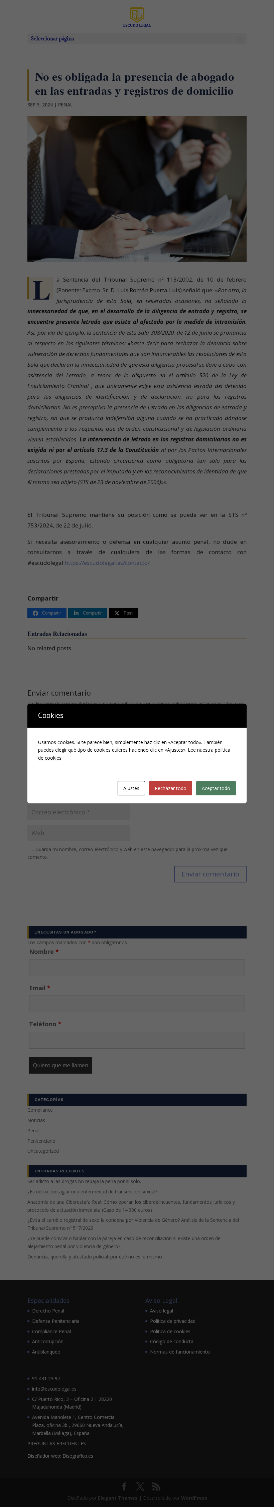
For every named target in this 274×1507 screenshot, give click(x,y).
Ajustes (131, 788)
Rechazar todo (170, 788)
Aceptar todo (216, 788)
